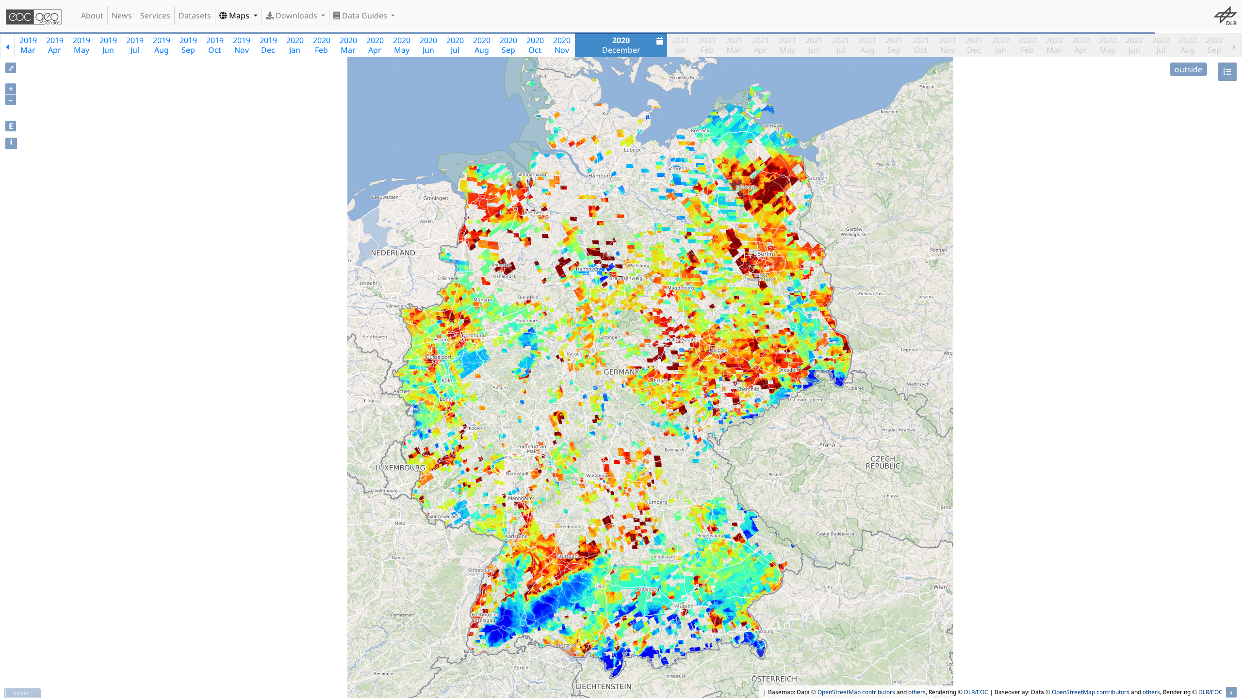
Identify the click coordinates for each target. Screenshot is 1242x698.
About (92, 15)
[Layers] (1227, 72)
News (122, 15)
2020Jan (295, 45)
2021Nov (947, 45)
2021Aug (867, 45)
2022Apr (1081, 45)
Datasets (195, 15)
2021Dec (974, 45)
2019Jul (135, 45)
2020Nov (562, 45)
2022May (1107, 45)
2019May (81, 45)
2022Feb (1027, 45)
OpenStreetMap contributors (856, 692)
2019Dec (268, 45)
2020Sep (508, 45)
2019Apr (55, 45)
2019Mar (28, 45)
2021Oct (921, 45)
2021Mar (734, 45)
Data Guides (364, 15)
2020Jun (428, 45)
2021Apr (760, 45)
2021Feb (707, 45)
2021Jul (841, 45)
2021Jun (814, 45)
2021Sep (894, 45)
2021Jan (680, 45)
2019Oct (215, 45)
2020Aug (481, 45)
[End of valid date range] (1234, 45)
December (621, 45)
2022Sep (1214, 45)
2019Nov (241, 45)
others (917, 692)
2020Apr (375, 45)
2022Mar (1054, 45)
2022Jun (1134, 45)
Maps (239, 15)
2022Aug (1187, 45)
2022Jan (1001, 45)
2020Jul (455, 45)
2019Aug (161, 45)
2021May (787, 45)
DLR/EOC (976, 692)
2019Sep (188, 45)
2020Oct (535, 45)
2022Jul (1161, 45)
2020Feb (321, 45)
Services (155, 15)
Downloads (296, 15)
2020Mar (348, 45)
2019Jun (108, 45)
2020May (401, 45)
